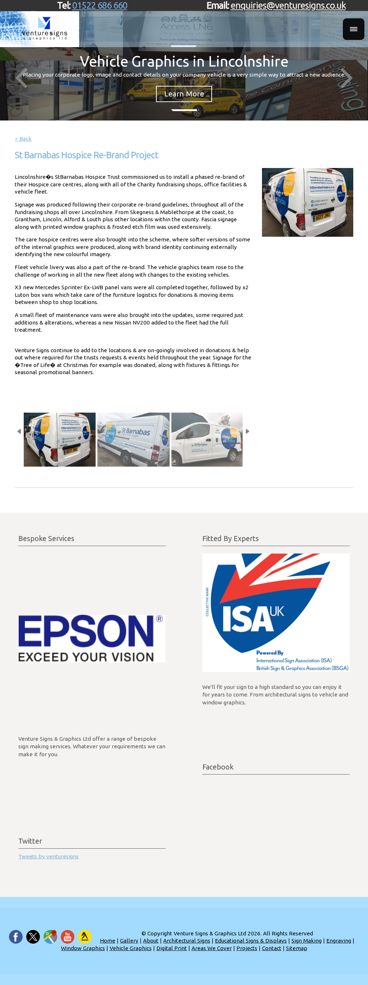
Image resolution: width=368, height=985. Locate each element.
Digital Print (171, 948)
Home (107, 941)
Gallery (129, 941)
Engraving (338, 941)
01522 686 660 (99, 5)
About (150, 941)
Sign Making (306, 941)
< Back (23, 139)
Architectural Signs (186, 941)
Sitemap (296, 948)
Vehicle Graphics (131, 948)
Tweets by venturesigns (48, 856)
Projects (246, 948)
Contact (271, 948)
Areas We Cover (212, 948)
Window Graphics (83, 948)
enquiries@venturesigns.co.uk (288, 5)
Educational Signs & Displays (251, 941)
